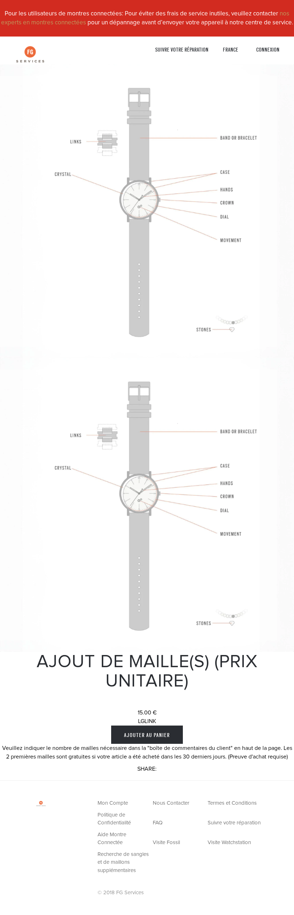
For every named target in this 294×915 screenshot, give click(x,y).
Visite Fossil (166, 842)
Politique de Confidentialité (114, 819)
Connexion (268, 49)
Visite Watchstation (229, 842)
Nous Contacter (171, 803)
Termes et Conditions (232, 803)
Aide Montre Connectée (112, 839)
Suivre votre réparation (182, 49)
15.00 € (147, 713)
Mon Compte (113, 803)
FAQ (157, 822)
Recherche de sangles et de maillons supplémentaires (123, 862)
